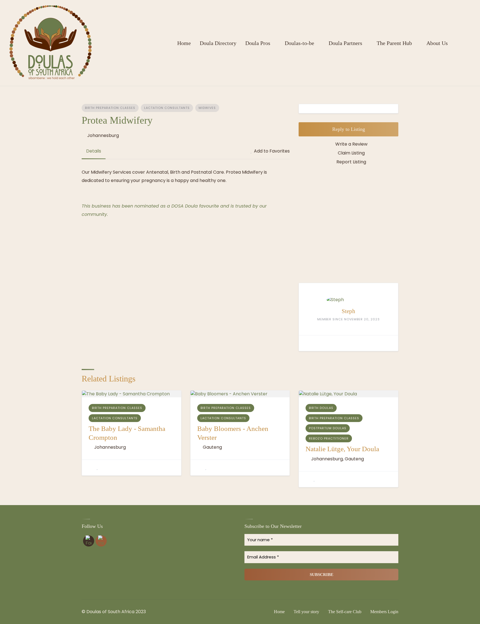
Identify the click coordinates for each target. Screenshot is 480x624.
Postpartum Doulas (327, 428)
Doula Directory (218, 43)
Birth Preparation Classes (110, 108)
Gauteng (212, 447)
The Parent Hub (394, 43)
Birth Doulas (321, 408)
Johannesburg (103, 135)
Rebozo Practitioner (329, 438)
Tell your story (306, 611)
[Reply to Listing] (90, 467)
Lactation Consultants (167, 108)
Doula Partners (345, 43)
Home (184, 43)
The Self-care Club (344, 611)
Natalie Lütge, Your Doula (342, 449)
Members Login (384, 611)
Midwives (207, 108)
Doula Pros (257, 43)
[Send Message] (307, 343)
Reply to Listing (348, 129)
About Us (437, 43)
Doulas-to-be (299, 43)
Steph (348, 311)
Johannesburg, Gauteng (337, 459)
